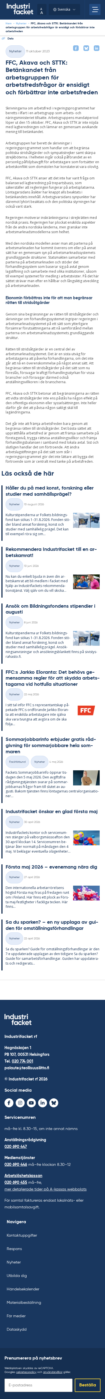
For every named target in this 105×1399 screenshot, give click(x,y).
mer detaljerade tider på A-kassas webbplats (45, 1189)
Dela (10, 38)
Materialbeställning (24, 1303)
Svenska (64, 9)
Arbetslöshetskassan (23, 1176)
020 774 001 (22, 1061)
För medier (16, 1316)
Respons (14, 1249)
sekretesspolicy (26, 1372)
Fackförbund (17, 762)
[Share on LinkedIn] (96, 48)
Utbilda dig (17, 1276)
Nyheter (21, 23)
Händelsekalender (23, 1289)
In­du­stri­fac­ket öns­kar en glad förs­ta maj (52, 811)
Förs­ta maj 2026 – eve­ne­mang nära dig (51, 867)
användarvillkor (52, 1372)
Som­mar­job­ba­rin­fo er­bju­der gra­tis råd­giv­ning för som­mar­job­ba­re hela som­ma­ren (51, 745)
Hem (9, 23)
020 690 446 (15, 1165)
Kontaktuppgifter (22, 1235)
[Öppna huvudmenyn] (95, 9)
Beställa (87, 1385)
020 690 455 (15, 1183)
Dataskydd (17, 1330)
